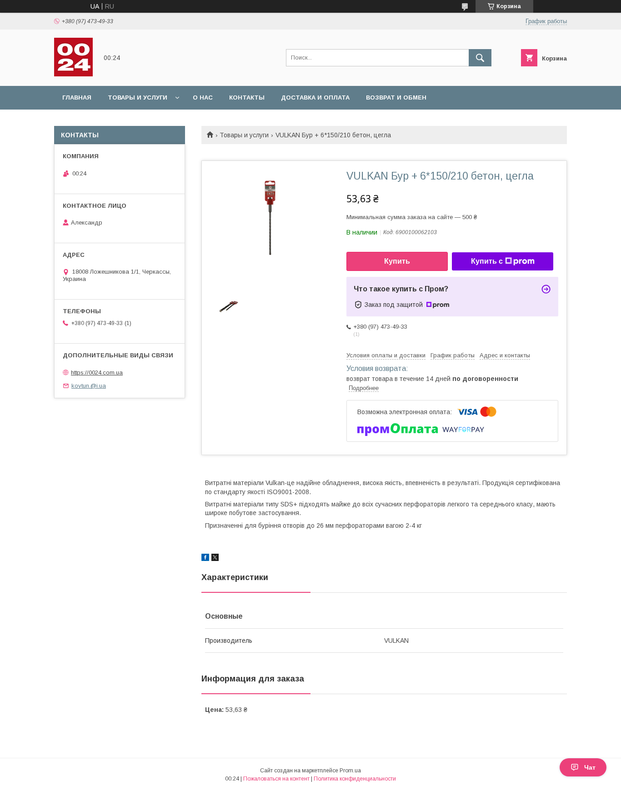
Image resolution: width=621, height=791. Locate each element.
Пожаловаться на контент (276, 779)
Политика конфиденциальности (355, 779)
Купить (397, 261)
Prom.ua (350, 770)
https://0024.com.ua (97, 372)
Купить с (487, 261)
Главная (76, 97)
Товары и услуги (137, 97)
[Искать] (480, 57)
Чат (590, 767)
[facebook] (205, 558)
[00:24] (73, 74)
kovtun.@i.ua (88, 385)
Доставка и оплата (315, 97)
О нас (203, 97)
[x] (215, 558)
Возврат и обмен (396, 97)
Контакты (247, 97)
